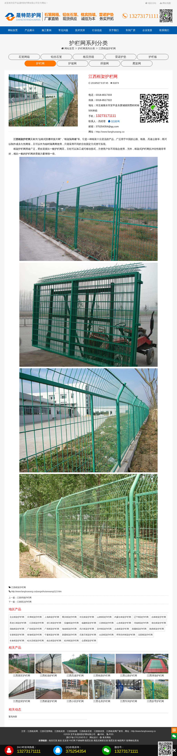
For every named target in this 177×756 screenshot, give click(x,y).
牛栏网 (72, 740)
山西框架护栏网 (104, 617)
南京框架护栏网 (54, 640)
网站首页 (13, 30)
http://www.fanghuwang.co (110, 131)
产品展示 (29, 30)
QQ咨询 (115, 121)
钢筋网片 (121, 740)
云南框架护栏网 (121, 629)
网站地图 (166, 3)
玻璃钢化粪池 (132, 740)
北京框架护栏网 (17, 617)
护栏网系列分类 (86, 48)
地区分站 (151, 3)
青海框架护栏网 (34, 635)
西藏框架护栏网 (139, 629)
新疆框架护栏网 (69, 635)
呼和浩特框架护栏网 (126, 635)
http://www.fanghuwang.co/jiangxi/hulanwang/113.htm (36, 591)
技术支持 (80, 30)
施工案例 (46, 30)
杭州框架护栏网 (71, 640)
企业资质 (147, 30)
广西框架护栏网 (52, 629)
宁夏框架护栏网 (52, 635)
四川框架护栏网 (87, 629)
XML (102, 734)
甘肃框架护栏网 (17, 635)
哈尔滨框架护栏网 (35, 640)
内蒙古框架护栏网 (122, 617)
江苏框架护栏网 (36, 623)
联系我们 (164, 30)
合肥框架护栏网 (89, 640)
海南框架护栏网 (69, 629)
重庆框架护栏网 (69, 617)
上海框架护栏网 (52, 617)
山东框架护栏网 (124, 623)
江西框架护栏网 (18, 587)
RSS (111, 734)
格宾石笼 (53, 740)
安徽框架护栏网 (71, 623)
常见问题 (63, 30)
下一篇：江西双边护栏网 (20, 602)
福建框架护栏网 (89, 623)
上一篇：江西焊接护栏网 (20, 597)
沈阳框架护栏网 (145, 635)
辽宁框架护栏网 (141, 617)
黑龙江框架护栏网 (18, 623)
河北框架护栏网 (87, 617)
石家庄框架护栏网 (88, 635)
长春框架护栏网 (17, 640)
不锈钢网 (80, 740)
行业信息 (97, 30)
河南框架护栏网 (141, 623)
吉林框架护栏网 (158, 617)
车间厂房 (130, 30)
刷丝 (60, 740)
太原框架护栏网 (106, 635)
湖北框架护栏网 (158, 623)
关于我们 (114, 30)
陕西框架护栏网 (156, 629)
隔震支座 (89, 740)
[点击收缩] (174, 750)
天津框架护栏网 (34, 617)
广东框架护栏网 (34, 629)
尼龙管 (65, 740)
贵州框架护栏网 (104, 629)
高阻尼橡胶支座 (101, 740)
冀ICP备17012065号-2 (76, 737)
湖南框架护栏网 (17, 629)
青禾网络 (106, 737)
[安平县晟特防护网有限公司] (59, 16)
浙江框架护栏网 (54, 623)
